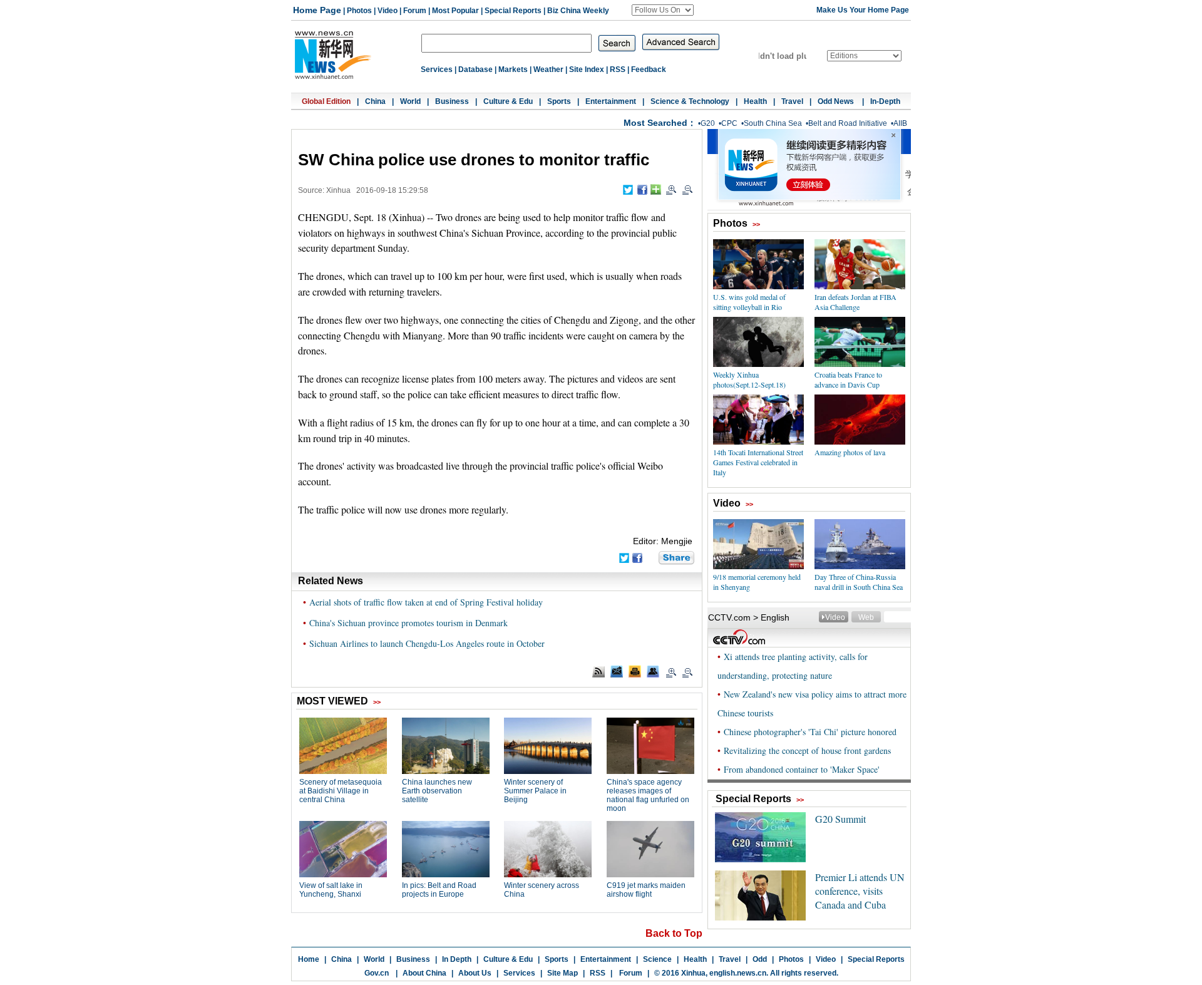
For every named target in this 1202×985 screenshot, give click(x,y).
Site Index (586, 69)
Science (657, 959)
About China (424, 973)
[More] (655, 189)
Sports (559, 101)
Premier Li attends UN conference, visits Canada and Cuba (860, 890)
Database (475, 69)
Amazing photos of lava (849, 452)
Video (388, 10)
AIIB (900, 123)
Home (308, 959)
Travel (792, 101)
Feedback (648, 69)
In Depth (456, 959)
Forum (414, 10)
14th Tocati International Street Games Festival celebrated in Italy (758, 462)
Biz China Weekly (578, 10)
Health (755, 101)
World (410, 101)
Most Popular (455, 10)
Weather (548, 69)
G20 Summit (840, 818)
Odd (760, 959)
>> (756, 224)
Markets (513, 69)
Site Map (562, 973)
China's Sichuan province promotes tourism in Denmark (408, 623)
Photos (359, 10)
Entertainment (610, 101)
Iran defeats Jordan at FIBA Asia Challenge (855, 302)
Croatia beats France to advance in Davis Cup (848, 379)
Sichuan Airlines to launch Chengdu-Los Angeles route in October (427, 643)
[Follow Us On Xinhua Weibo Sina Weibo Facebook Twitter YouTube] (663, 10)
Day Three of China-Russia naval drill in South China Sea (858, 582)
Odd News (837, 101)
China (375, 101)
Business (452, 101)
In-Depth (885, 101)
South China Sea (773, 123)
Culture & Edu (508, 101)
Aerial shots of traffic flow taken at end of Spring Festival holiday (426, 602)
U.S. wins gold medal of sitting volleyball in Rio (749, 302)
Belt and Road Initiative (847, 123)
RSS (617, 69)
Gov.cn (376, 973)
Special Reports (513, 10)
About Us (474, 973)
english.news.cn (737, 973)
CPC (729, 123)
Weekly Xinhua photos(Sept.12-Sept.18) (749, 379)
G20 (708, 123)
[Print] (635, 671)
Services (437, 69)
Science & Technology (689, 101)
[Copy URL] (653, 671)
